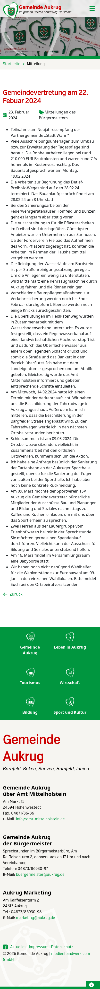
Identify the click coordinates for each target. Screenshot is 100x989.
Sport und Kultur (70, 712)
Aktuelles (18, 947)
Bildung (30, 712)
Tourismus (30, 682)
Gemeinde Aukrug (30, 650)
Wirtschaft (70, 682)
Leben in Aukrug (70, 647)
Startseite (11, 64)
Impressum (39, 947)
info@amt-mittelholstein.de (40, 819)
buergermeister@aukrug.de (40, 875)
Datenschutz (62, 947)
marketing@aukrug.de (35, 918)
